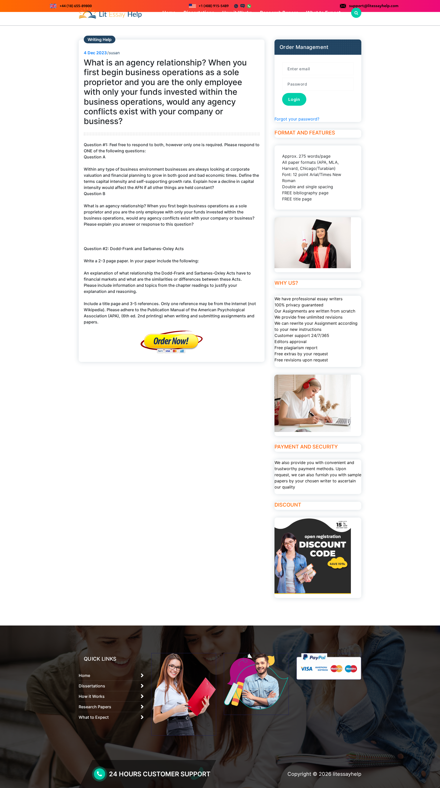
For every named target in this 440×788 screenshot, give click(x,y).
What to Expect (323, 12)
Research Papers (279, 12)
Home (169, 12)
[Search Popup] (356, 13)
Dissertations (199, 12)
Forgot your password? (296, 118)
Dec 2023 (95, 52)
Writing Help (100, 39)
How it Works (237, 12)
